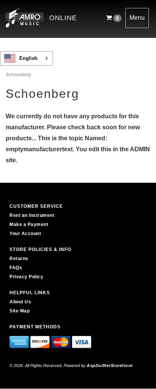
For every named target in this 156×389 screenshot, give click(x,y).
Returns (18, 258)
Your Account (25, 233)
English (28, 58)
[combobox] (26, 58)
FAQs (15, 267)
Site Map (19, 311)
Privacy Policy (26, 276)
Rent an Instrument (31, 215)
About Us (20, 301)
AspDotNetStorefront (110, 365)
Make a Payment (28, 224)
